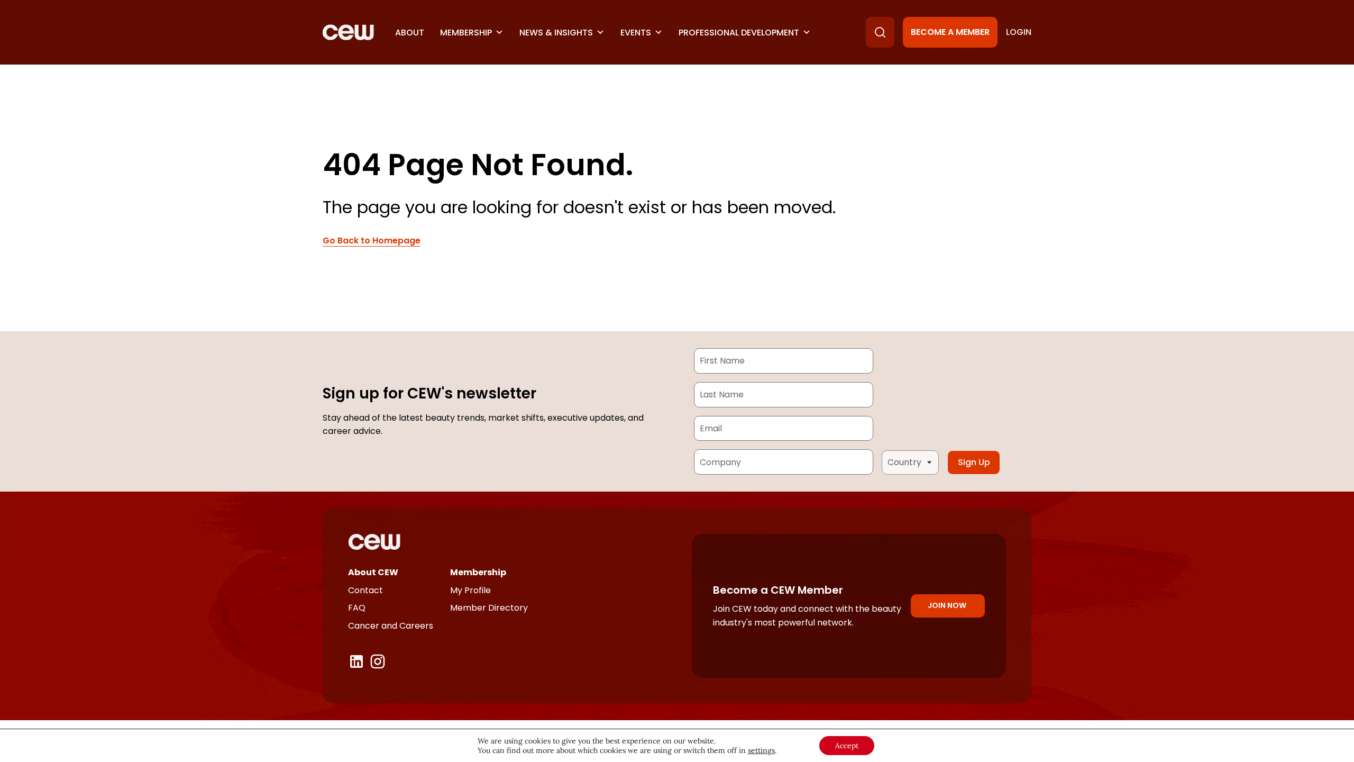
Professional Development (739, 32)
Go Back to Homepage (371, 241)
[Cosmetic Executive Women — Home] (348, 32)
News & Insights (556, 32)
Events (635, 32)
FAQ (356, 608)
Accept (846, 745)
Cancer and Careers (390, 626)
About (409, 32)
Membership (466, 32)
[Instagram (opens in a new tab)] (377, 661)
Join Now (947, 605)
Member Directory (489, 608)
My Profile (470, 590)
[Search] (880, 32)
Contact (365, 590)
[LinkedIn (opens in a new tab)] (356, 661)
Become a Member (950, 32)
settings (761, 750)
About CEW (373, 572)
